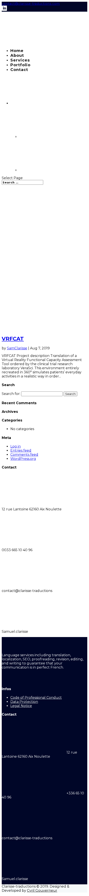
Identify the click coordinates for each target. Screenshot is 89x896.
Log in (15, 446)
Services (20, 60)
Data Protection (24, 702)
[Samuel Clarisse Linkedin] (4, 10)
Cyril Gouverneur (42, 890)
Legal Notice (21, 706)
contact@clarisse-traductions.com (31, 4)
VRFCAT (13, 339)
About (17, 55)
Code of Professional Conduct (36, 698)
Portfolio (20, 65)
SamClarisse (17, 348)
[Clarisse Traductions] (34, 43)
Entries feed (20, 450)
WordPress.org (23, 459)
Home (17, 50)
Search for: (11, 394)
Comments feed (24, 455)
